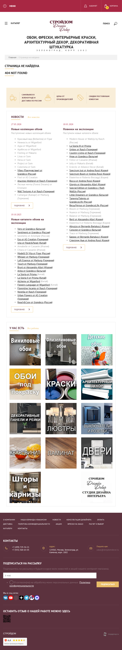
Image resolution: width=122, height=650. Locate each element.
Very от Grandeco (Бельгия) (31, 228)
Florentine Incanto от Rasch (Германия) (37, 288)
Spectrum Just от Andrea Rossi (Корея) (88, 170)
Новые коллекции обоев (26, 129)
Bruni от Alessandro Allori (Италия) (35, 267)
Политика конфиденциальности (34, 524)
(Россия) (31, 173)
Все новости (34, 117)
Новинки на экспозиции (78, 129)
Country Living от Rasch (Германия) (87, 152)
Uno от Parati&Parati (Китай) (31, 242)
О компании (9, 519)
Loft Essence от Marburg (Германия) (35, 260)
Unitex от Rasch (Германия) (83, 149)
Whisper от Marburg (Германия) (33, 256)
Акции (59, 524)
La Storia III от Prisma (80, 145)
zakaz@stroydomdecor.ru (108, 549)
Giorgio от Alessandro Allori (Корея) (87, 184)
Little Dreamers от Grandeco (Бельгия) (88, 194)
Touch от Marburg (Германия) (32, 263)
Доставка (7, 524)
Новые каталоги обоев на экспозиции (27, 221)
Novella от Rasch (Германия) (31, 291)
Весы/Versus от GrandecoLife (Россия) (88, 205)
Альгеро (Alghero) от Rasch (31, 180)
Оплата (100, 519)
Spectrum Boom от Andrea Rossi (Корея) (89, 173)
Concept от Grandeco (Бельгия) (85, 229)
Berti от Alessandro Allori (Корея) (86, 219)
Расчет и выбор (96, 524)
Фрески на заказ (75, 524)
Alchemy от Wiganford (28, 281)
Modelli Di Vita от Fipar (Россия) (33, 253)
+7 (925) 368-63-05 (20, 549)
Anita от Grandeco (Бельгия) (31, 270)
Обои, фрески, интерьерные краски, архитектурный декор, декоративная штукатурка (61, 42)
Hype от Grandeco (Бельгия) (83, 156)
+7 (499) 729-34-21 (20, 547)
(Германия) (51, 180)
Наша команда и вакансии (34, 519)
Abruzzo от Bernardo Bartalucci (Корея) (89, 226)
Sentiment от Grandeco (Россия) (33, 232)
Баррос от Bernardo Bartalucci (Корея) (88, 236)
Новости (56, 519)
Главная (12, 57)
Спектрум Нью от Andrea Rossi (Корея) (89, 240)
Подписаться (108, 584)
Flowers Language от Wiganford (33, 284)
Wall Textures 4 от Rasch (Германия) (35, 191)
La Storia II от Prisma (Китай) (31, 277)
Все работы (33, 328)
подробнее (19, 205)
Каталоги (7, 528)
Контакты (22, 528)
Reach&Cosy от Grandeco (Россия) (34, 302)
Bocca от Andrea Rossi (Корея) (84, 180)
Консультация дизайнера (79, 519)
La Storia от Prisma (27, 274)
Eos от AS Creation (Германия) (32, 239)
